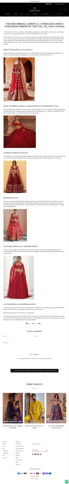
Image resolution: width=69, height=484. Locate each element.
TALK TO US (60, 14)
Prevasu (6, 111)
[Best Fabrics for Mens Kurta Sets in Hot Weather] (34, 408)
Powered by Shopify (34, 478)
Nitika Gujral (58, 53)
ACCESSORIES (45, 14)
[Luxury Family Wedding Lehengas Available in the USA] (56, 408)
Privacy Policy (38, 358)
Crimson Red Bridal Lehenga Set (25, 156)
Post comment (34, 354)
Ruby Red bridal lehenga (60, 109)
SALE (53, 14)
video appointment (11, 313)
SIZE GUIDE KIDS (19, 451)
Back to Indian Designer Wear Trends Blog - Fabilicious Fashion (35, 370)
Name (5, 336)
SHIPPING (18, 453)
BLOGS (17, 462)
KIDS (28, 14)
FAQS (17, 457)
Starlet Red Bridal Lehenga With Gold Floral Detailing (42, 53)
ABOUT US (18, 441)
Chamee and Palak (37, 156)
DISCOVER (8, 14)
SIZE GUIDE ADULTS (20, 448)
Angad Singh (38, 201)
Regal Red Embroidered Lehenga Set (26, 201)
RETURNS (17, 455)
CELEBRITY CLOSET (19, 446)
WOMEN (16, 14)
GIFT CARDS (18, 444)
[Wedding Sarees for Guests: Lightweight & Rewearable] (13, 408)
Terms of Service (46, 358)
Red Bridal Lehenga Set (48, 250)
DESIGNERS (35, 14)
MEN (22, 14)
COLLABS (17, 464)
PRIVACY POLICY (19, 460)
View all (34, 388)
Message (6, 342)
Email (36, 336)
